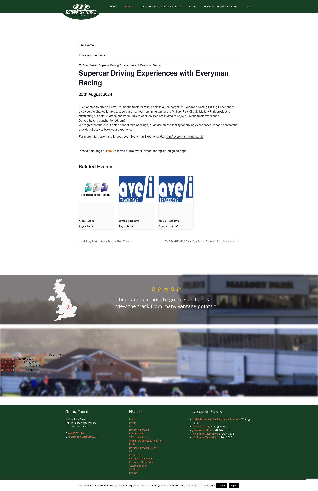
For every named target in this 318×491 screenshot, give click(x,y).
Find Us (133, 472)
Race (131, 426)
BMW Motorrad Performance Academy (24, 355)
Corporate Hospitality (141, 462)
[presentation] (96, 189)
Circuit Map (135, 469)
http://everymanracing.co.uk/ (184, 136)
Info (248, 6)
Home (113, 6)
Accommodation (138, 465)
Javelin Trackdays (129, 220)
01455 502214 (75, 433)
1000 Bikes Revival (139, 437)
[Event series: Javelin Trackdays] (133, 226)
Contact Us (135, 455)
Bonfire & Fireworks (140, 429)
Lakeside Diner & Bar (140, 458)
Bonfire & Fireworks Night (221, 6)
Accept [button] (221, 485)
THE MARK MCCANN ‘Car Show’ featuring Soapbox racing (200, 241)
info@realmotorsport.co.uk (82, 436)
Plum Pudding (136, 433)
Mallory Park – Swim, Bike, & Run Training (107, 241)
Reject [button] (234, 485)
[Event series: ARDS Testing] (93, 226)
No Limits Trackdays (13, 366)
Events (129, 6)
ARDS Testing (87, 220)
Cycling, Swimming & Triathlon (161, 6)
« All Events (86, 45)
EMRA (192, 6)
